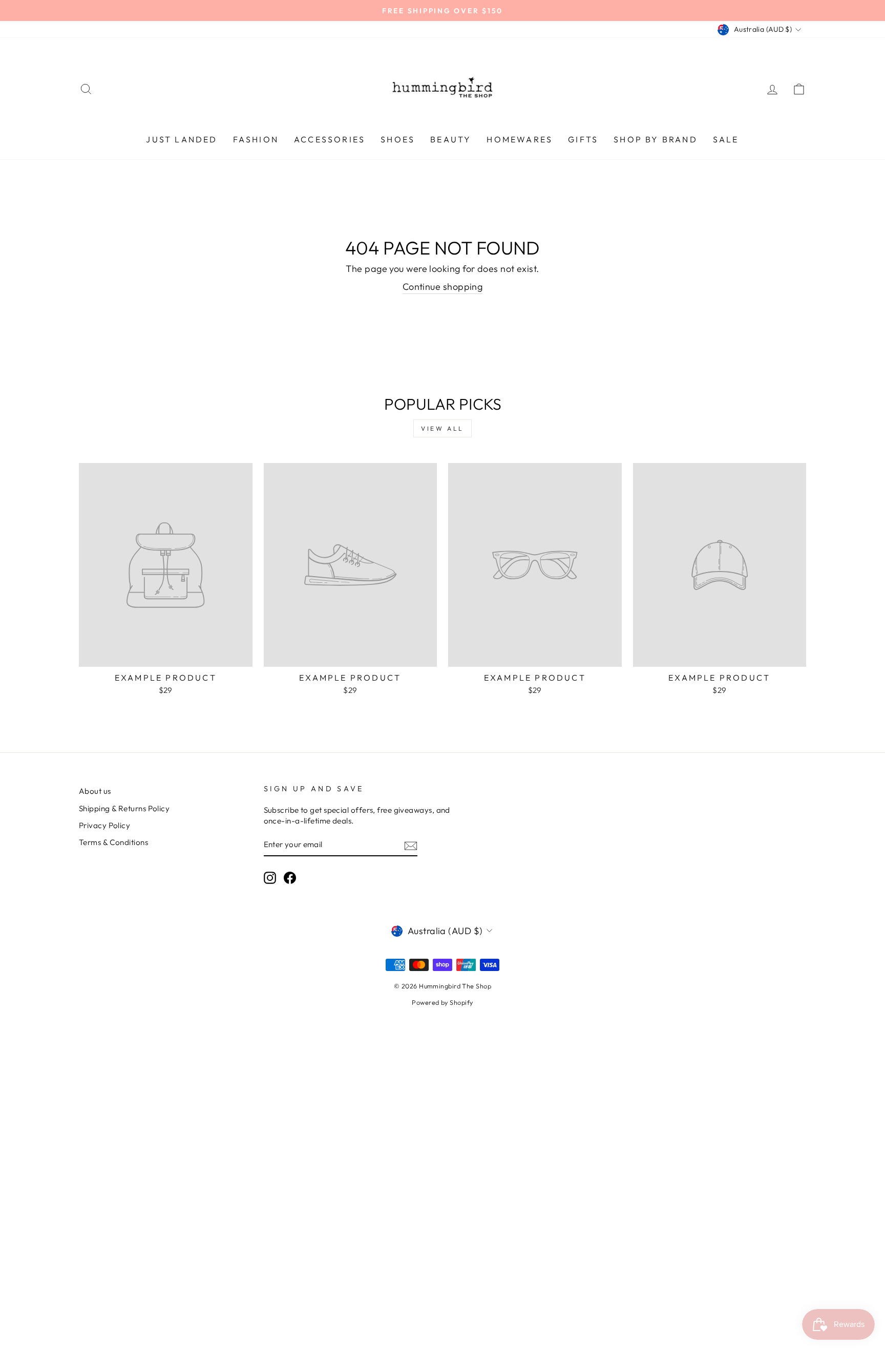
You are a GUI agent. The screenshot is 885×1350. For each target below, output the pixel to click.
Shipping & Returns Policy (124, 808)
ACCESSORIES (329, 139)
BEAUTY (450, 139)
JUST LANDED (181, 139)
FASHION (256, 139)
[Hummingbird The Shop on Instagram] (270, 878)
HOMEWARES (520, 139)
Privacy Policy (104, 825)
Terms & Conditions (113, 842)
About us (95, 791)
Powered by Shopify (442, 1002)
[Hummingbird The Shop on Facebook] (290, 878)
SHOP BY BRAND (656, 139)
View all (442, 428)
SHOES (398, 139)
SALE (726, 139)
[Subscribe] (410, 845)
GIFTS (583, 139)
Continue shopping (443, 286)
